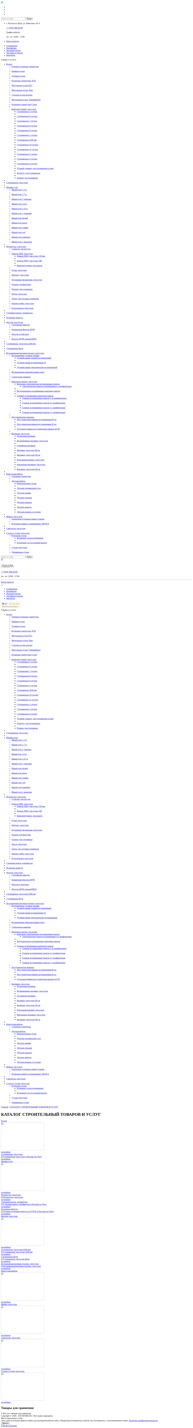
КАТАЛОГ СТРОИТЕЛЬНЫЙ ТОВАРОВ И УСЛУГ (34, 1107)
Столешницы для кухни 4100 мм (21, 344)
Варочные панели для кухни (24, 381)
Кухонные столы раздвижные (30, 538)
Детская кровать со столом (29, 512)
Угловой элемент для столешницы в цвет (35, 168)
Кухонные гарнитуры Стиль (24, 104)
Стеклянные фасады (21, 325)
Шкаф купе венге (19, 223)
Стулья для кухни (19, 547)
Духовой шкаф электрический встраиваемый (37, 367)
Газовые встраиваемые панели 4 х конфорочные (43, 403)
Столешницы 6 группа (27, 116)
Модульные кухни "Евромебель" (26, 100)
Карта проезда (12, 41)
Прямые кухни (18, 71)
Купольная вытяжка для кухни (30, 460)
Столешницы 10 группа (27, 145)
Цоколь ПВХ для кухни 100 (29, 261)
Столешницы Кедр (14, 348)
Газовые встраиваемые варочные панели (35, 396)
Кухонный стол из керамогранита (32, 543)
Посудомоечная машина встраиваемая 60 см (36, 419)
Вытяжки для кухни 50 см (28, 455)
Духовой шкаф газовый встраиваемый (34, 358)
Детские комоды (24, 507)
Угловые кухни (18, 76)
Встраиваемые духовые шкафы (25, 355)
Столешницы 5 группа (27, 111)
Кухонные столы (19, 535)
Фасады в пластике (20, 334)
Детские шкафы (24, 493)
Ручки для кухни (19, 270)
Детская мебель (18, 481)
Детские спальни (24, 498)
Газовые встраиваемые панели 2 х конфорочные (43, 412)
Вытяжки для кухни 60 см (28, 469)
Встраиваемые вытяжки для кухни (32, 441)
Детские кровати (24, 502)
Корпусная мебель (14, 474)
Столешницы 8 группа (27, 126)
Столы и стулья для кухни (18, 533)
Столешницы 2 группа (27, 154)
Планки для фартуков (21, 284)
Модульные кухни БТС (22, 85)
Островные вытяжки (26, 445)
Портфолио (11, 48)
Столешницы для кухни (17, 182)
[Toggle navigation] (2, 585)
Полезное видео (13, 50)
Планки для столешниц (27, 178)
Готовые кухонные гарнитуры (25, 66)
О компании (11, 46)
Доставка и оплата (14, 53)
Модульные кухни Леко (22, 90)
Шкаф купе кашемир (21, 237)
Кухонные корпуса (14, 318)
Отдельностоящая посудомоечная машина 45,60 (38, 429)
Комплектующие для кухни (24, 109)
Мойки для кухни (14, 517)
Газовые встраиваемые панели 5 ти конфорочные (44, 398)
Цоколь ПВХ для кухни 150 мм (31, 256)
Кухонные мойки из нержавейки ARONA (30, 524)
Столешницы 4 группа (27, 164)
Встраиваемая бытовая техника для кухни (25, 353)
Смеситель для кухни (15, 528)
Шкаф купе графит (20, 228)
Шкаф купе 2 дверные (21, 199)
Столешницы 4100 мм (27, 140)
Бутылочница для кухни (22, 308)
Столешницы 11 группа (27, 149)
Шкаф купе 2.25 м (20, 209)
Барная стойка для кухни (23, 303)
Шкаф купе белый (20, 218)
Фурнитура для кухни (16, 246)
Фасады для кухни (14, 322)
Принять (5, 1423)
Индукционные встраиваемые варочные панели (38, 391)
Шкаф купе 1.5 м (19, 190)
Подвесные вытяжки (26, 436)
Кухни (9, 64)
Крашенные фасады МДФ (23, 329)
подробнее (6, 1152)
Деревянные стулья (20, 552)
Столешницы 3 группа (27, 159)
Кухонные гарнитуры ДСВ (24, 81)
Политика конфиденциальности (143, 1420)
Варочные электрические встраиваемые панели (38, 384)
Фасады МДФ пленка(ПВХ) (24, 339)
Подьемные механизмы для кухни (27, 280)
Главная (4, 1107)
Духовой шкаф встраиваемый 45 (31, 363)
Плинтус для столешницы (28, 173)
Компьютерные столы (26, 483)
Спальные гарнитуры (21, 476)
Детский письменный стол (29, 488)
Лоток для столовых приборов (25, 299)
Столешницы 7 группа (27, 121)
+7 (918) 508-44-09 (14, 28)
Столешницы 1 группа (27, 135)
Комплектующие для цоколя (29, 265)
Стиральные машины (21, 377)
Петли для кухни (19, 294)
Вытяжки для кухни (21, 434)
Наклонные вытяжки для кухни (31, 464)
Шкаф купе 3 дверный (22, 213)
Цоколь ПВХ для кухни (22, 254)
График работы (13, 32)
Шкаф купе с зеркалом (22, 242)
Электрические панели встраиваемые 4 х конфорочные (47, 386)
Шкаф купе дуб (18, 232)
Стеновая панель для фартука (19, 313)
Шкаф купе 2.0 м (19, 204)
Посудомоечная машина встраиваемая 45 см (36, 424)
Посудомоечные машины (23, 417)
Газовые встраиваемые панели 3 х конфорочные (43, 408)
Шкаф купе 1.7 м (19, 194)
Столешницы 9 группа (27, 130)
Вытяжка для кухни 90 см (28, 450)
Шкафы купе (12, 187)
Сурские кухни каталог (22, 95)
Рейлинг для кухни (20, 275)
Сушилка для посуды (21, 249)
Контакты (10, 55)
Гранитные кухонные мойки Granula (28, 519)
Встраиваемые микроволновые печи (28, 372)
